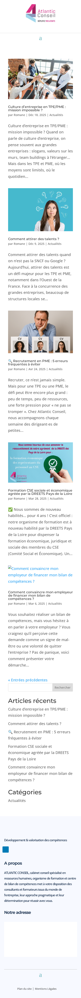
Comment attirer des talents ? (33, 239)
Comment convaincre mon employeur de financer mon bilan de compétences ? (40, 595)
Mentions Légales (45, 989)
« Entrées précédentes (28, 679)
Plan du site (24, 989)
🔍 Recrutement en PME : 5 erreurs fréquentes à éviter (38, 362)
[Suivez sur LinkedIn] (5, 849)
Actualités (56, 115)
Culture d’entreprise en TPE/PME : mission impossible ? (37, 108)
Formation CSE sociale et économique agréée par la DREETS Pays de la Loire (40, 492)
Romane (19, 115)
